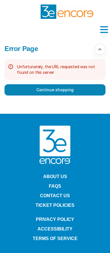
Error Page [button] (21, 48)
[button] (55, 90)
